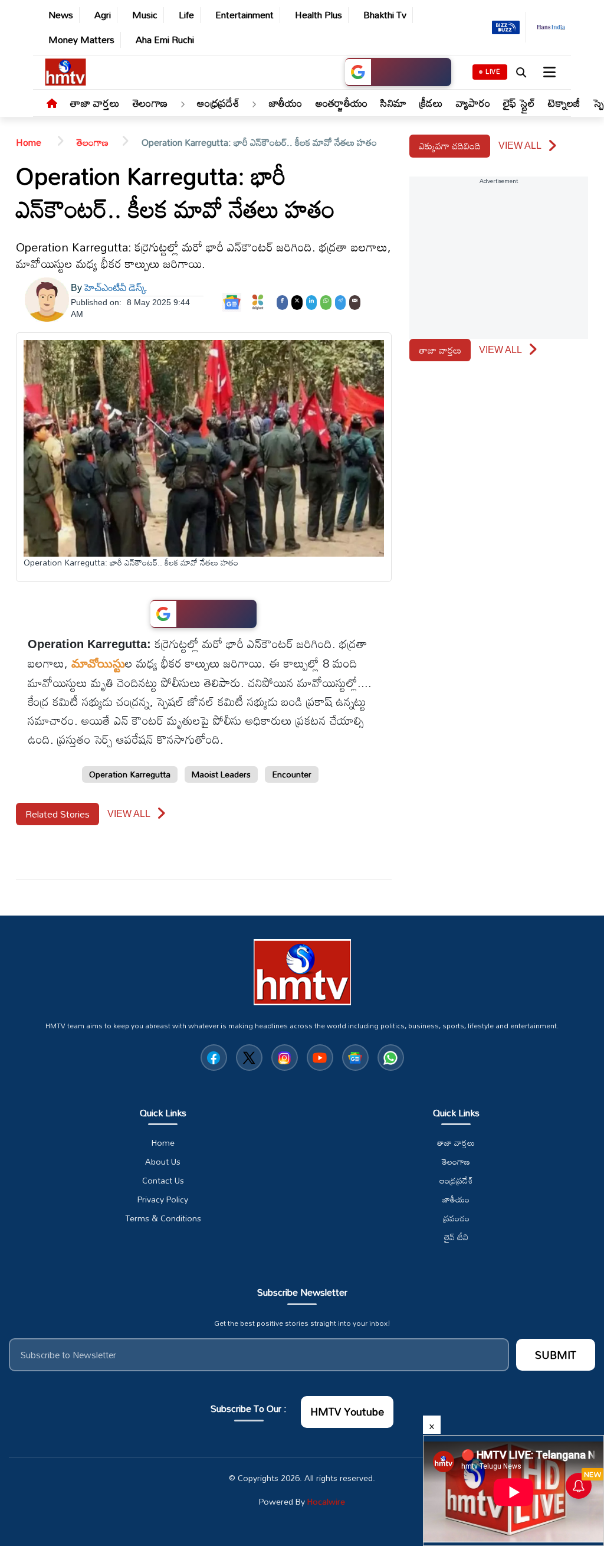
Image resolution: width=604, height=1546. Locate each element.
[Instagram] (284, 1057)
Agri (102, 15)
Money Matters (81, 40)
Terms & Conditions (163, 1218)
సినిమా (393, 102)
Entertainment (244, 15)
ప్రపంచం (456, 1218)
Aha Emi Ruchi (165, 40)
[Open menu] (548, 72)
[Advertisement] (562, 486)
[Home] (52, 104)
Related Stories (57, 814)
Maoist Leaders (221, 774)
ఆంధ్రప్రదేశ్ (218, 102)
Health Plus (318, 15)
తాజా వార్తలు (95, 102)
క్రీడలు (431, 102)
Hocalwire (326, 1501)
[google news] (355, 1057)
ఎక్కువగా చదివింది (450, 145)
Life (186, 15)
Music (144, 15)
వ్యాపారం (473, 102)
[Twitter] (297, 301)
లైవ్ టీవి (456, 1237)
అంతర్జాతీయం (342, 102)
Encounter (291, 774)
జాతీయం (286, 102)
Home (30, 142)
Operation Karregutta (129, 774)
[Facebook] (282, 301)
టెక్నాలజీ (564, 102)
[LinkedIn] (311, 301)
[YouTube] (320, 1057)
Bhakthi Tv (384, 15)
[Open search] (520, 72)
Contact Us (163, 1181)
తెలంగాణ (150, 102)
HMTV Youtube (347, 1411)
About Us (162, 1162)
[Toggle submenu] (182, 104)
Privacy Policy (162, 1199)
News (60, 15)
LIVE (493, 71)
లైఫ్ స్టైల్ (519, 102)
